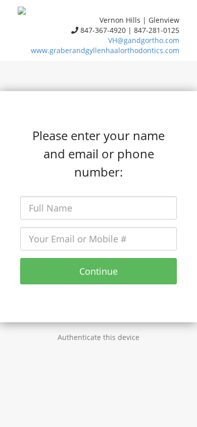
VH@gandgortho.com (143, 40)
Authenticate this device (98, 337)
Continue (98, 271)
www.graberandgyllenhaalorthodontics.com (105, 50)
